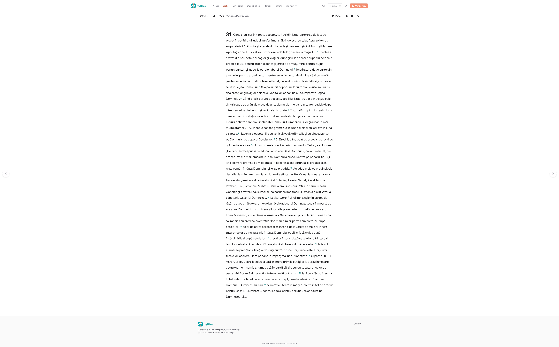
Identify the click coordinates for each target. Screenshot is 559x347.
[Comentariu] (352, 16)
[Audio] (346, 16)
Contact (357, 323)
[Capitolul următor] (553, 173)
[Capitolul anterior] (5, 173)
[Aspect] (346, 5)
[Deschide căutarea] (323, 5)
